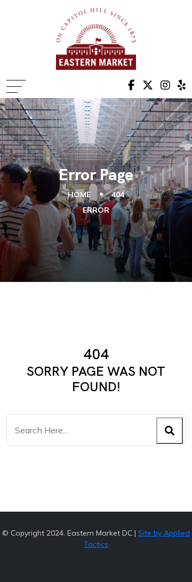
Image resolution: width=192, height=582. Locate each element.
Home (79, 194)
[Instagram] (165, 85)
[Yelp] (182, 85)
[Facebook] (131, 85)
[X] (147, 85)
